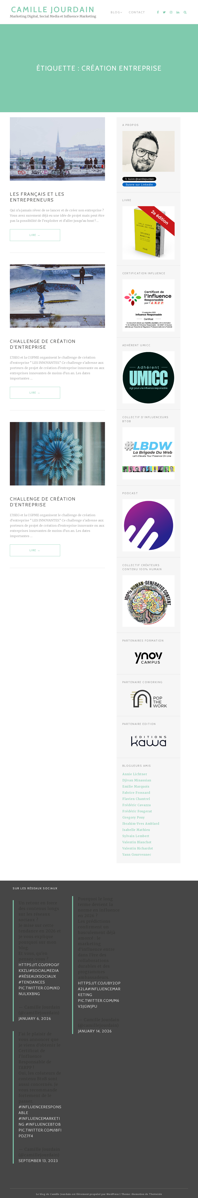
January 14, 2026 (95, 1031)
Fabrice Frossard (136, 793)
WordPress (113, 1194)
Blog (115, 12)
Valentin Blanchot (137, 842)
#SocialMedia (44, 970)
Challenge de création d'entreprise (43, 502)
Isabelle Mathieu (136, 830)
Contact (137, 12)
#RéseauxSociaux (37, 976)
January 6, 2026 (35, 1018)
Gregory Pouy (133, 817)
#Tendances (32, 982)
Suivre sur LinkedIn (139, 184)
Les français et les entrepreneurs (37, 197)
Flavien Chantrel (136, 799)
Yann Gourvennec (136, 854)
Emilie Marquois (135, 786)
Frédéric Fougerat (137, 811)
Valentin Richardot (137, 848)
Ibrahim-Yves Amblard (140, 823)
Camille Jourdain (53, 9)
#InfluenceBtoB (43, 1124)
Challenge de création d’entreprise (43, 344)
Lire (35, 237)
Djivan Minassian (136, 780)
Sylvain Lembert (135, 836)
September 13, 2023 (38, 1160)
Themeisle (155, 1194)
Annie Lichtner (134, 774)
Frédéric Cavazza (136, 805)
